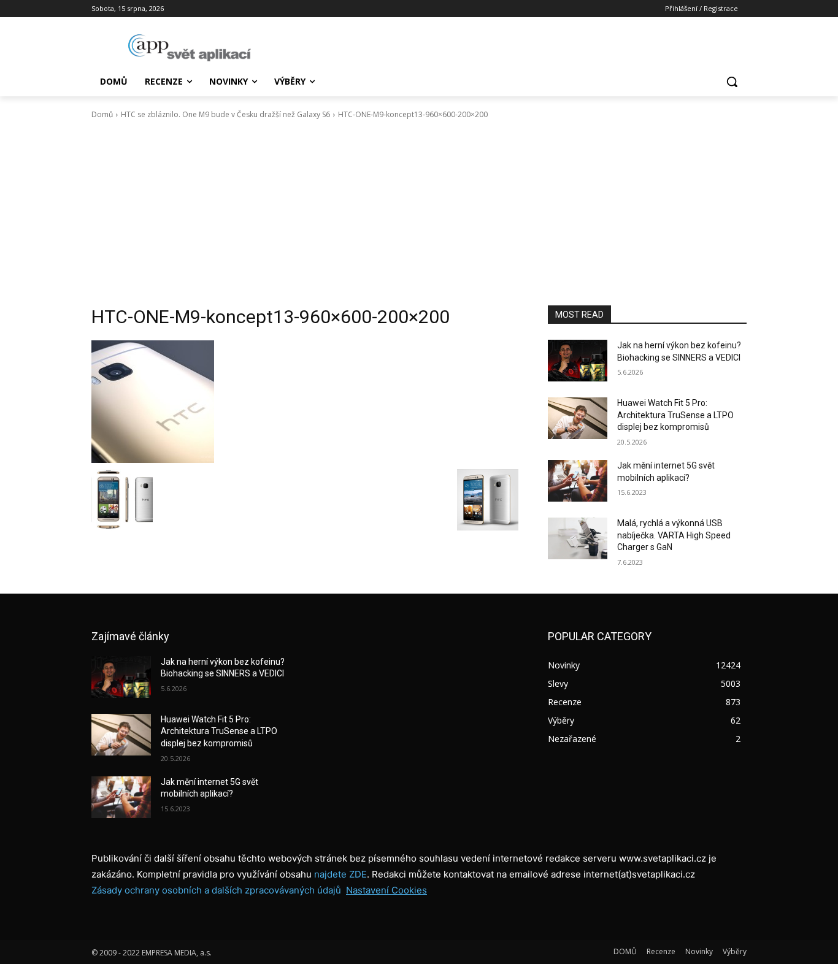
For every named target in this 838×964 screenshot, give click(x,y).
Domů (102, 114)
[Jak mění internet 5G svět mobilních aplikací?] (577, 481)
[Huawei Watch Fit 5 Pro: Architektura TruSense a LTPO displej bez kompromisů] (577, 418)
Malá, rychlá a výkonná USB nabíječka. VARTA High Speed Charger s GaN (674, 535)
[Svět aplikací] (189, 47)
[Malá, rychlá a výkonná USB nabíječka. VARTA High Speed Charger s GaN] (577, 538)
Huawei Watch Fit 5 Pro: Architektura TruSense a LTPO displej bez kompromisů (675, 415)
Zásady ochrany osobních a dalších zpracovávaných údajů (216, 890)
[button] (732, 81)
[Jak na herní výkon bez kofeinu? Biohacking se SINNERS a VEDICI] (577, 360)
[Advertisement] (419, 213)
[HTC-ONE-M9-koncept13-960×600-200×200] (304, 401)
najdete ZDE (340, 874)
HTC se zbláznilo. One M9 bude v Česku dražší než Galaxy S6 (225, 114)
